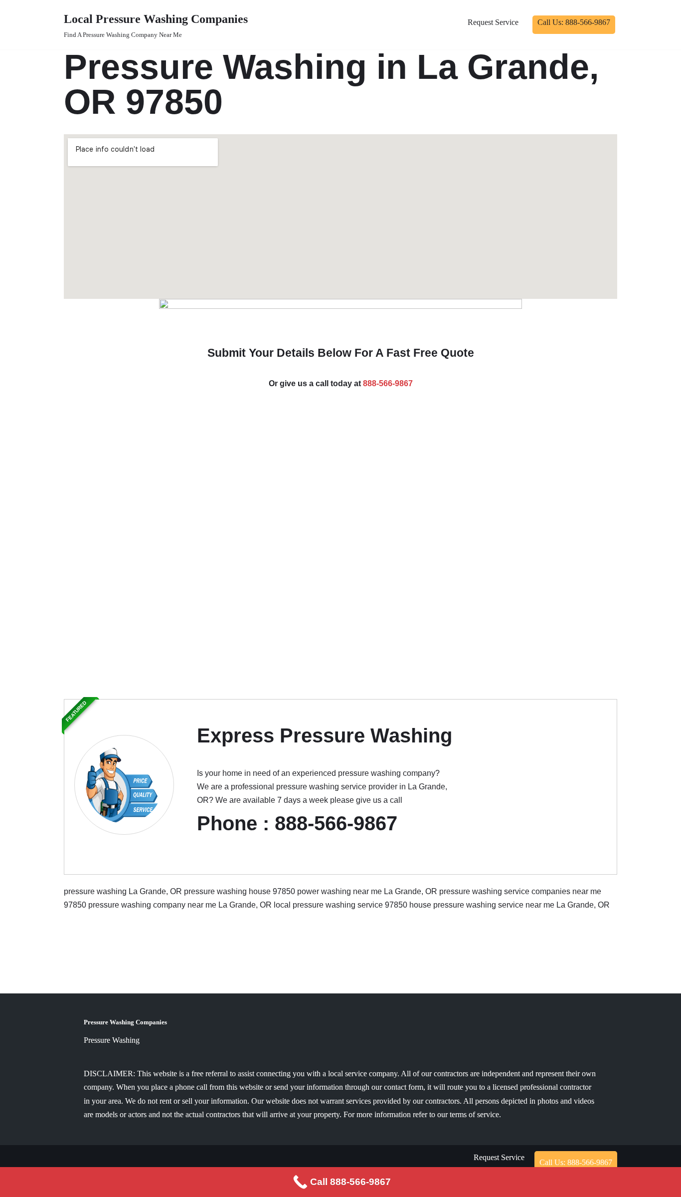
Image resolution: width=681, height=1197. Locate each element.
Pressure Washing (112, 1040)
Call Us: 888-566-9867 (573, 22)
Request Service (493, 22)
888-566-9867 (388, 383)
